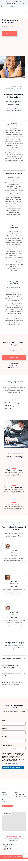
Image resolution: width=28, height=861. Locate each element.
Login (3, 806)
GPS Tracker (5, 794)
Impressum (13, 857)
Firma (4, 720)
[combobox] (4, 748)
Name (4, 728)
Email (4, 737)
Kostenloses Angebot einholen (12, 767)
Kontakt (3, 803)
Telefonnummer (7, 745)
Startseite (4, 792)
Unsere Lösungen (6, 797)
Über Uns (4, 801)
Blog (3, 799)
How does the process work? (11, 659)
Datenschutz (16, 763)
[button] (25, 12)
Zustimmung (12, 763)
